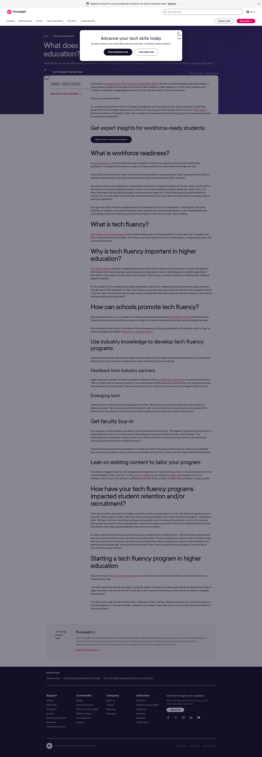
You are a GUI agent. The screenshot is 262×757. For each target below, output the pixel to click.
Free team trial (146, 52)
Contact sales (224, 21)
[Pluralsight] (16, 12)
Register (172, 3)
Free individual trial (118, 52)
